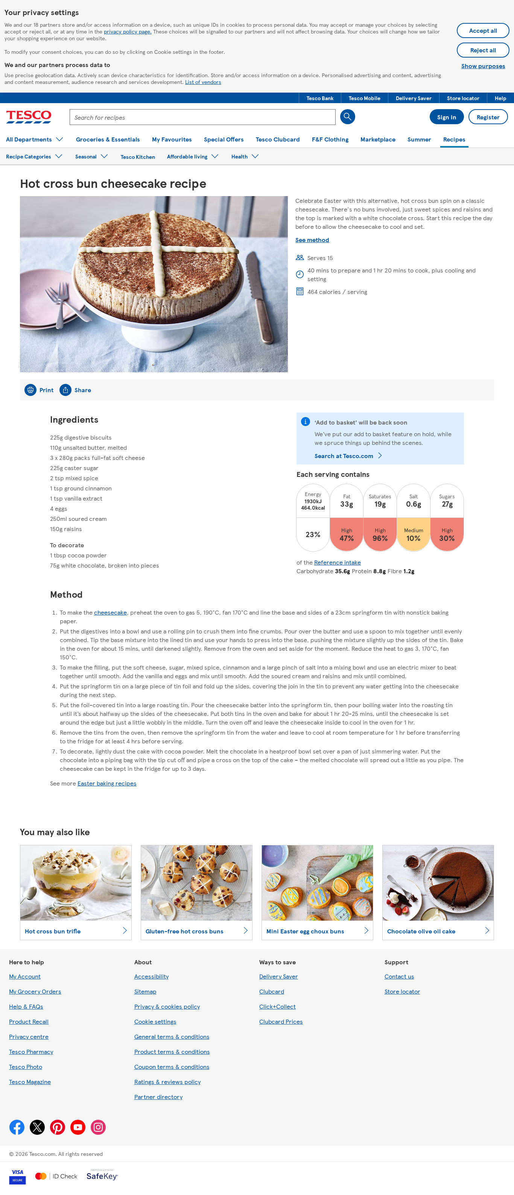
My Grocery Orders (35, 991)
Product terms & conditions (172, 1051)
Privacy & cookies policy (167, 1006)
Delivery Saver (278, 976)
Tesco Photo (25, 1066)
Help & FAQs (26, 1006)
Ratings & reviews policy (167, 1081)
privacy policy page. (128, 31)
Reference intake (337, 562)
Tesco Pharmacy (31, 1051)
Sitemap (145, 991)
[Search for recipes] (347, 116)
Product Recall (29, 1021)
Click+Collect (277, 1006)
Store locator (402, 991)
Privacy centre (29, 1036)
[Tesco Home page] (29, 117)
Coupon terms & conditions (172, 1066)
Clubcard (271, 991)
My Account (25, 976)
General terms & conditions (172, 1036)
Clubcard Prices (281, 1021)
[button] (320, 98)
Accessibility (151, 976)
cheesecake (110, 612)
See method (312, 239)
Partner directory (158, 1096)
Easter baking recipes (107, 783)
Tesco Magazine (30, 1081)
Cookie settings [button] (155, 1021)
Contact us (399, 976)
